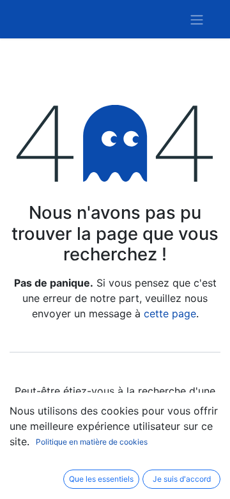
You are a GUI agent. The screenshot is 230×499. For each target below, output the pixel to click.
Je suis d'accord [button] (182, 479)
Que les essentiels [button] (101, 479)
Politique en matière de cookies (92, 442)
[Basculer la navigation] (196, 19)
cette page (170, 313)
